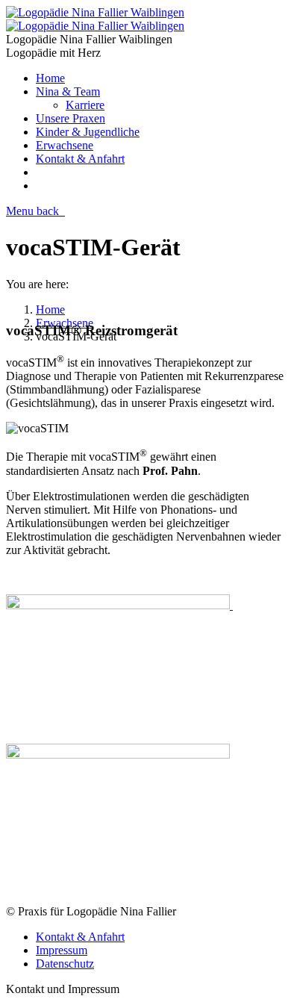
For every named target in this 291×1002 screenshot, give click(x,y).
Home (50, 309)
